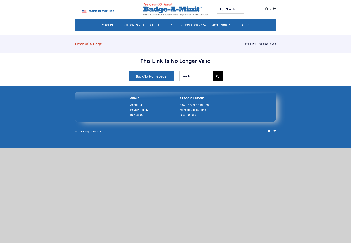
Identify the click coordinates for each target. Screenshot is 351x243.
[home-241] (175, 4)
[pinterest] (274, 131)
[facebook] (262, 131)
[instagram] (268, 131)
